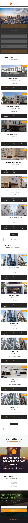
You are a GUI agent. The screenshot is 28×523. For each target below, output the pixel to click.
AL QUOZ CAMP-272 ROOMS (14, 218)
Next (15, 239)
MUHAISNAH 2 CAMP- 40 (14, 106)
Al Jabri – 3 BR (14, 407)
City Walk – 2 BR (14, 295)
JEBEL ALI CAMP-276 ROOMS (14, 162)
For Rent (14, 25)
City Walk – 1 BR (14, 268)
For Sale (14, 30)
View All (14, 234)
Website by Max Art (14, 519)
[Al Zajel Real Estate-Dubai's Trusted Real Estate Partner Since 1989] (14, 3)
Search (14, 51)
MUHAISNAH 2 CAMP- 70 (14, 134)
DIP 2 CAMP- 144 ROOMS (14, 190)
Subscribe (14, 510)
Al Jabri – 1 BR (14, 351)
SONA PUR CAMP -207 (14, 78)
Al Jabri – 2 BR (14, 379)
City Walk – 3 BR (14, 323)
